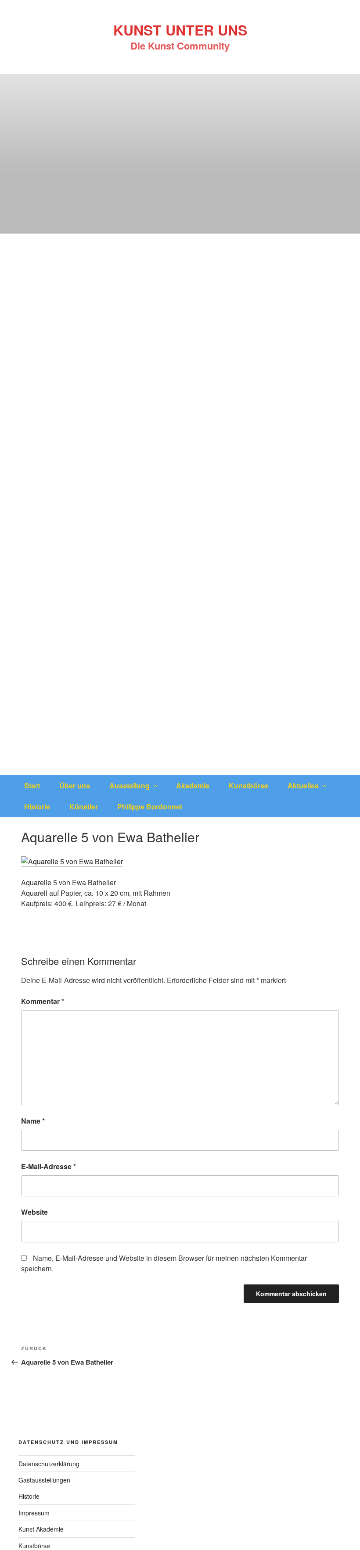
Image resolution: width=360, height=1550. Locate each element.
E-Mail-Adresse (48, 1166)
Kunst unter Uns (180, 30)
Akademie (192, 785)
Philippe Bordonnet (149, 807)
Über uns (74, 785)
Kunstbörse (248, 785)
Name (33, 1121)
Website (34, 1212)
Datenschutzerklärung (48, 1463)
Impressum (34, 1512)
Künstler (83, 807)
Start (32, 785)
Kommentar (42, 1001)
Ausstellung (129, 785)
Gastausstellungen (44, 1480)
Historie (37, 807)
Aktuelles (303, 785)
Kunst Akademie (41, 1529)
